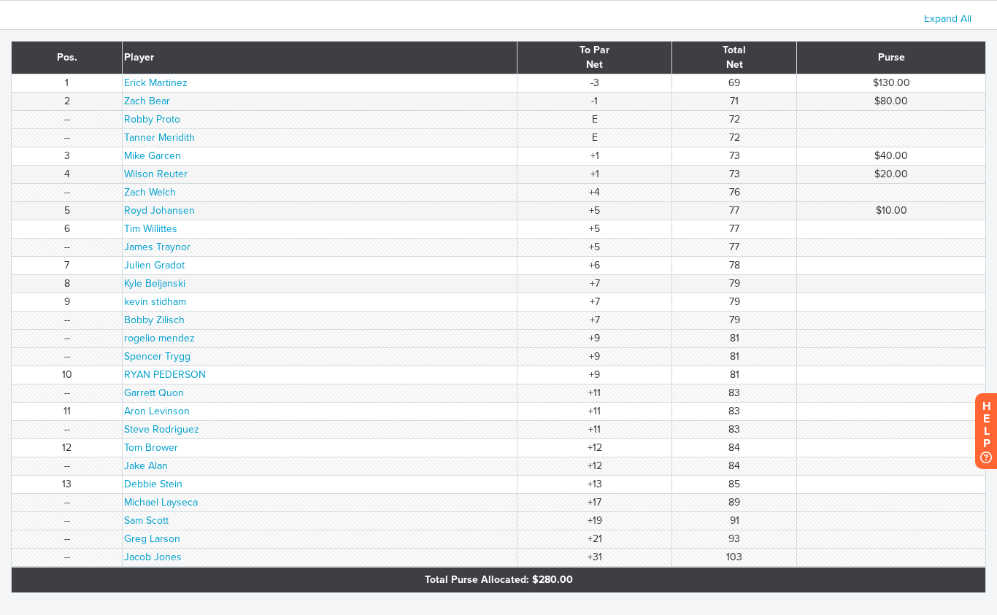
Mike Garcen (152, 156)
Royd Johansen (159, 210)
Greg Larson (152, 539)
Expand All (947, 18)
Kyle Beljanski (154, 283)
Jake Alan (146, 466)
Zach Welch (150, 192)
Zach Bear (147, 101)
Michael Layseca (161, 502)
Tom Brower (151, 447)
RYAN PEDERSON (165, 374)
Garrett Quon (154, 393)
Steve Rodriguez (161, 429)
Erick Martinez (156, 83)
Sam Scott (146, 520)
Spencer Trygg (157, 356)
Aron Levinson (157, 411)
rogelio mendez (159, 338)
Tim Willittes (150, 229)
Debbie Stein (153, 484)
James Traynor (157, 247)
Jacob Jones (153, 557)
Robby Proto (152, 119)
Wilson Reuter (156, 174)
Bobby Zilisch (154, 320)
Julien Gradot (154, 265)
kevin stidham (155, 301)
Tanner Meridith (159, 137)
